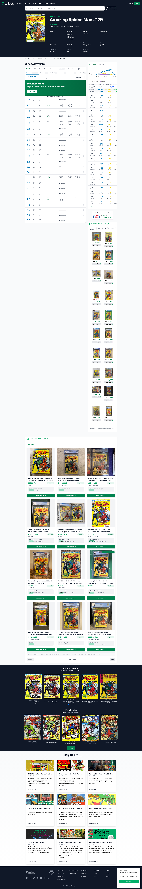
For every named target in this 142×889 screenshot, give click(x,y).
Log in (131, 3)
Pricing (34, 3)
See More (71, 748)
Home (25, 58)
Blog (95, 876)
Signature (44, 73)
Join (137, 3)
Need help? (84, 873)
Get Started (32, 91)
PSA (40, 69)
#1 (31, 782)
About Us (40, 3)
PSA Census (102, 64)
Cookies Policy (131, 876)
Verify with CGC (112, 87)
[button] (68, 704)
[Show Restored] (102, 81)
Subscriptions (60, 873)
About (95, 873)
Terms (107, 876)
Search (59, 69)
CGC (28, 69)
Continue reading (32, 789)
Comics (32, 58)
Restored (62, 73)
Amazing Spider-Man (42, 58)
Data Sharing (72, 873)
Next (112, 659)
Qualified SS (81, 73)
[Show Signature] (102, 80)
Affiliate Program (61, 879)
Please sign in (63, 99)
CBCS (34, 69)
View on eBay (40, 495)
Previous (30, 659)
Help (46, 3)
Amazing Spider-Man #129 (58, 58)
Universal (32, 73)
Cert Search (110, 7)
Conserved (71, 73)
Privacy (108, 873)
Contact (52, 3)
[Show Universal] (95, 80)
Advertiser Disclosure (111, 9)
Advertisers (60, 876)
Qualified (53, 73)
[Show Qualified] (109, 80)
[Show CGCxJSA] (95, 81)
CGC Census (92, 64)
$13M (29, 780)
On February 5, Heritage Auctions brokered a (40, 778)
